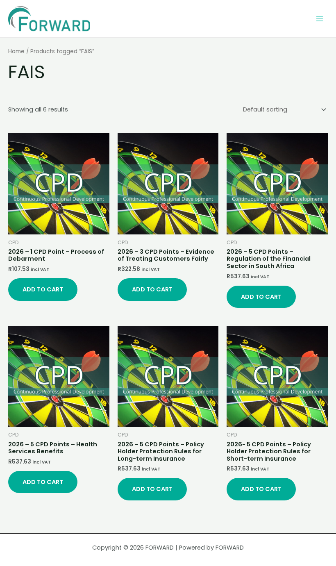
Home (16, 51)
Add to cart (43, 289)
